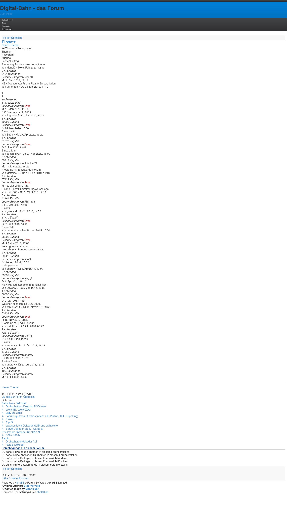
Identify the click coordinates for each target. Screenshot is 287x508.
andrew (11, 269)
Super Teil (8, 227)
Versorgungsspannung (15, 246)
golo (9, 211)
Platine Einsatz (10, 361)
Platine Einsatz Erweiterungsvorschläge (25, 189)
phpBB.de (42, 492)
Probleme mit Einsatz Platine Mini (21, 169)
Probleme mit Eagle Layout (18, 323)
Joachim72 (13, 153)
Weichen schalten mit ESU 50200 (21, 304)
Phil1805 (12, 192)
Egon (10, 134)
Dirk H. (11, 326)
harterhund (13, 230)
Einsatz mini (9, 131)
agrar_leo (12, 86)
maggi (28, 278)
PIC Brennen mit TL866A (16, 112)
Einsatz (9, 42)
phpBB (20, 482)
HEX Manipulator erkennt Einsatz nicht (24, 285)
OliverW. (12, 288)
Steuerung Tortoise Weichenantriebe (23, 64)
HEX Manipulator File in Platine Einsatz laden (29, 83)
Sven (27, 106)
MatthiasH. (13, 173)
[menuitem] (4, 23)
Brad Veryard (31, 486)
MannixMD (32, 489)
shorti (11, 249)
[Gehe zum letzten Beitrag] (31, 106)
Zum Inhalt (6, 14)
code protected (10, 265)
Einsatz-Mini (9, 150)
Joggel (11, 115)
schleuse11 (13, 307)
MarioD (11, 67)
